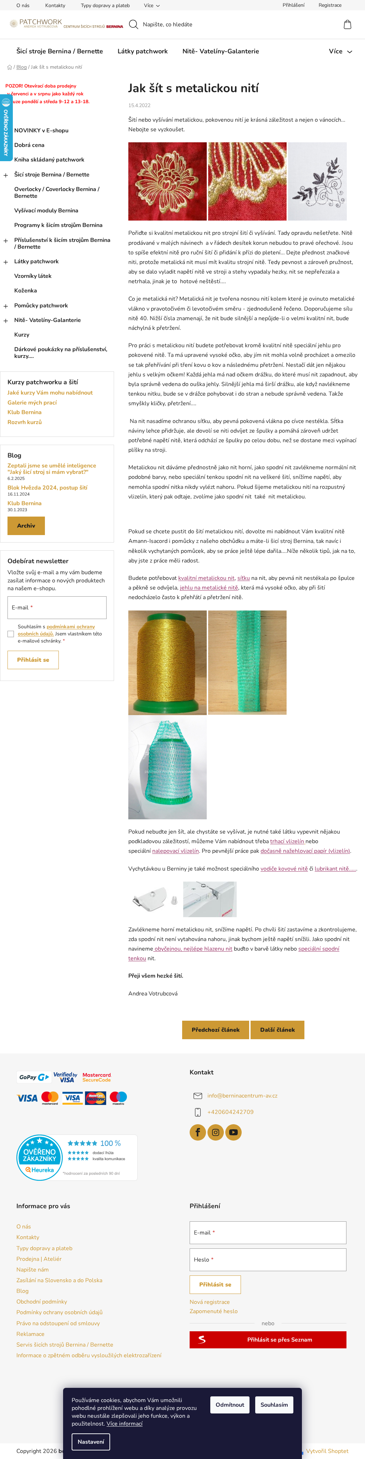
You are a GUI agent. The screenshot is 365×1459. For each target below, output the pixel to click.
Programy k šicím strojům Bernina (58, 225)
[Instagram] (215, 1132)
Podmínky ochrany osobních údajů (59, 1312)
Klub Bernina (24, 412)
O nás (23, 5)
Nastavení (91, 1442)
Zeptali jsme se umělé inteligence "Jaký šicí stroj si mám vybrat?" (51, 469)
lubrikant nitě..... (335, 869)
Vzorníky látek (33, 276)
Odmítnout (230, 1405)
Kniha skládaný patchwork (49, 160)
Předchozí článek (216, 1030)
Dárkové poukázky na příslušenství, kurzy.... (60, 352)
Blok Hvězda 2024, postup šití (47, 488)
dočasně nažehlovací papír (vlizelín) (305, 851)
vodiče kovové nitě (284, 869)
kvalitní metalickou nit (206, 578)
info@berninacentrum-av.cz (242, 1095)
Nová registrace (210, 1302)
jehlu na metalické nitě (209, 588)
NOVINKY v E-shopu (41, 130)
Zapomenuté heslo (214, 1311)
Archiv (26, 526)
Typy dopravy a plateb (105, 5)
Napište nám (32, 1270)
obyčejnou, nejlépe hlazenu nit (192, 949)
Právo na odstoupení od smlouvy (58, 1323)
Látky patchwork (36, 261)
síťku (243, 578)
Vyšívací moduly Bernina (46, 211)
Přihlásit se (33, 660)
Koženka (25, 291)
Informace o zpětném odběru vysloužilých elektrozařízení (88, 1355)
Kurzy (21, 335)
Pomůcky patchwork (41, 306)
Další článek (277, 1030)
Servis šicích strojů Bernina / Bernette (64, 1345)
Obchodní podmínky (41, 1302)
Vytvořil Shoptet (327, 1451)
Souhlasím (274, 1405)
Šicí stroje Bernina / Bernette (51, 175)
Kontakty (55, 5)
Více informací (125, 1424)
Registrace (330, 5)
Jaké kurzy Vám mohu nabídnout (50, 393)
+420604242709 (230, 1112)
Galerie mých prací (32, 403)
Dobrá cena (29, 145)
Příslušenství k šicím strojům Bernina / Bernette (62, 243)
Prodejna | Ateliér (39, 1259)
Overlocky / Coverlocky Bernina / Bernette (56, 192)
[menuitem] (59, 51)
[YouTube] (233, 1132)
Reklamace (30, 1334)
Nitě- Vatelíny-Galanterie (47, 320)
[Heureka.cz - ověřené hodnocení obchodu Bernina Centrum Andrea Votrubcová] (77, 1158)
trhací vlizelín (287, 841)
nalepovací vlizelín (175, 851)
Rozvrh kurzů (24, 422)
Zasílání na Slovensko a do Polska (59, 1280)
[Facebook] (198, 1132)
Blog (22, 1291)
